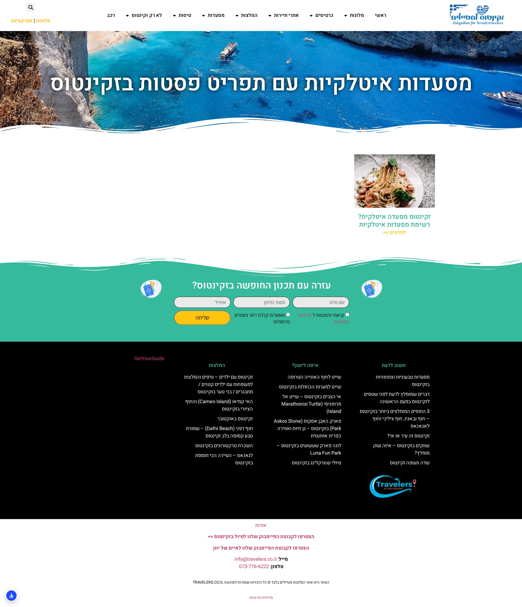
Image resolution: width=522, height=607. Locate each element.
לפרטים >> (394, 232)
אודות (261, 525)
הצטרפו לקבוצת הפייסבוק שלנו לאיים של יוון (261, 548)
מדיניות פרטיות (261, 597)
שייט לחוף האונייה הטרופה (314, 377)
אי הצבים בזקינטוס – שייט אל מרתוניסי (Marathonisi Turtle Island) (311, 404)
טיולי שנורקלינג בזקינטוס (316, 463)
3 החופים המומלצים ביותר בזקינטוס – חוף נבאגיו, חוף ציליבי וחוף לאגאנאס (395, 419)
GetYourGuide (149, 358)
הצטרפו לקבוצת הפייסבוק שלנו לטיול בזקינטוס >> (261, 536)
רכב (111, 15)
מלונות (357, 15)
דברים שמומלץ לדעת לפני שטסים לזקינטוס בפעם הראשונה (397, 398)
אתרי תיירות (286, 15)
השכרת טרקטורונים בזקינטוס (224, 445)
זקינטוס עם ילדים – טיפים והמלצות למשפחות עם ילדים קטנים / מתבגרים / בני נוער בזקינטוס (218, 384)
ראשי (380, 15)
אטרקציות (22, 20)
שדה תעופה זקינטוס (410, 463)
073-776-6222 (254, 566)
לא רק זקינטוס (147, 15)
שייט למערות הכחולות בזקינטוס (310, 387)
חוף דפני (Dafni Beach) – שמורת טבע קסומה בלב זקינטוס (219, 432)
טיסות (185, 15)
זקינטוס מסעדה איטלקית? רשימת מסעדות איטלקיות (394, 220)
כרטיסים (324, 15)
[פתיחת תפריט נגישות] (11, 596)
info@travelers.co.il (255, 559)
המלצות (249, 15)
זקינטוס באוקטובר (235, 418)
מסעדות (216, 15)
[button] (30, 7)
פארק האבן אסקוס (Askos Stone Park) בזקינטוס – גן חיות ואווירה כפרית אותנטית (307, 429)
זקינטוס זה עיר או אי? (408, 436)
